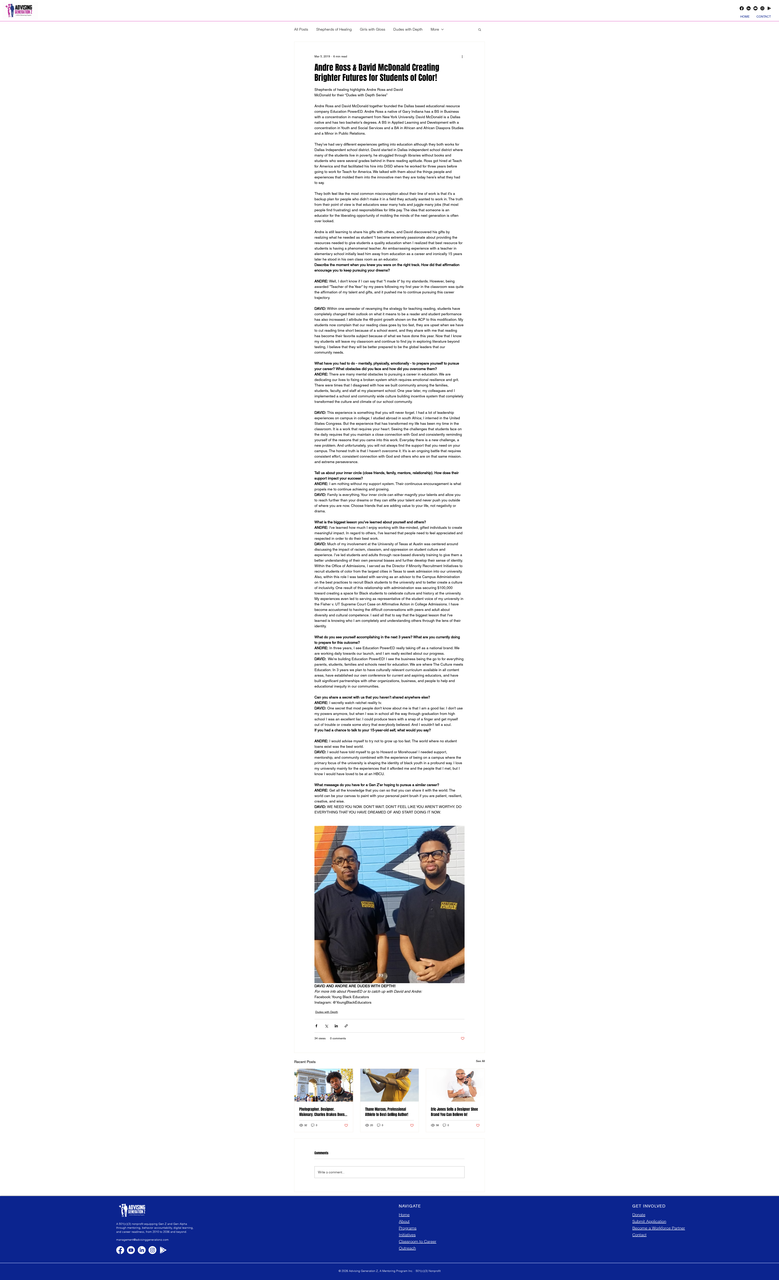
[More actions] (462, 56)
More (435, 29)
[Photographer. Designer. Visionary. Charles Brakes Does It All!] (323, 1085)
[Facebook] (742, 8)
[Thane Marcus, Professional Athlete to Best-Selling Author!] (389, 1085)
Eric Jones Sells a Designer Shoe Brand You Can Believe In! (454, 1112)
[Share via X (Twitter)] (326, 1026)
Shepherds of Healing (334, 29)
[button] (480, 29)
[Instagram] (762, 8)
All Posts (301, 29)
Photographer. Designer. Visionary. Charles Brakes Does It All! (323, 1112)
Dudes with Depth (408, 29)
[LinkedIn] (749, 8)
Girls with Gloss (372, 29)
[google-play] (769, 8)
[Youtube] (755, 8)
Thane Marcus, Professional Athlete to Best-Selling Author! (386, 1112)
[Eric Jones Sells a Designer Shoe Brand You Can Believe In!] (455, 1085)
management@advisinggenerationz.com (142, 1239)
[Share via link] (346, 1026)
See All (480, 1061)
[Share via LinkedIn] (336, 1026)
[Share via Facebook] (316, 1026)
